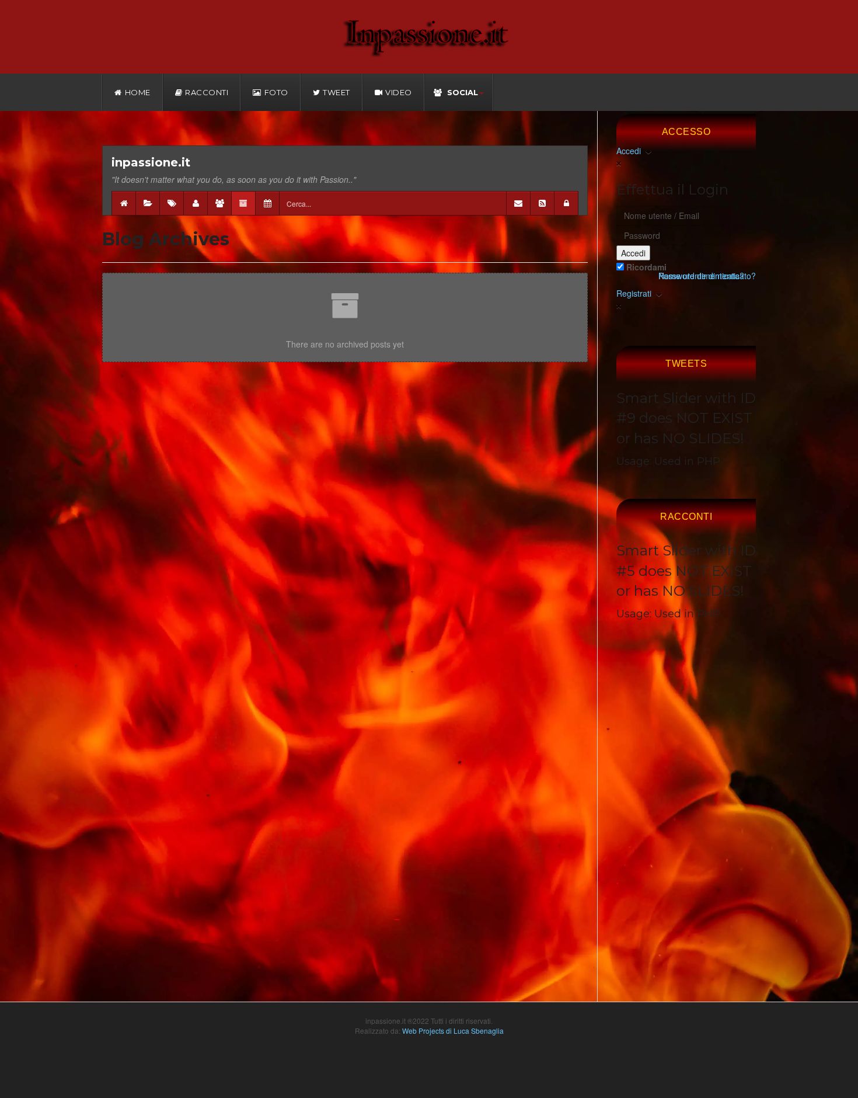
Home (138, 92)
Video (398, 92)
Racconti (206, 92)
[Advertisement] (686, 826)
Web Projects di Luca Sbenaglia (453, 1031)
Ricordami (645, 267)
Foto (276, 92)
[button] (566, 203)
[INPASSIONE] (429, 36)
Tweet (336, 92)
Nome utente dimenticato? (707, 276)
